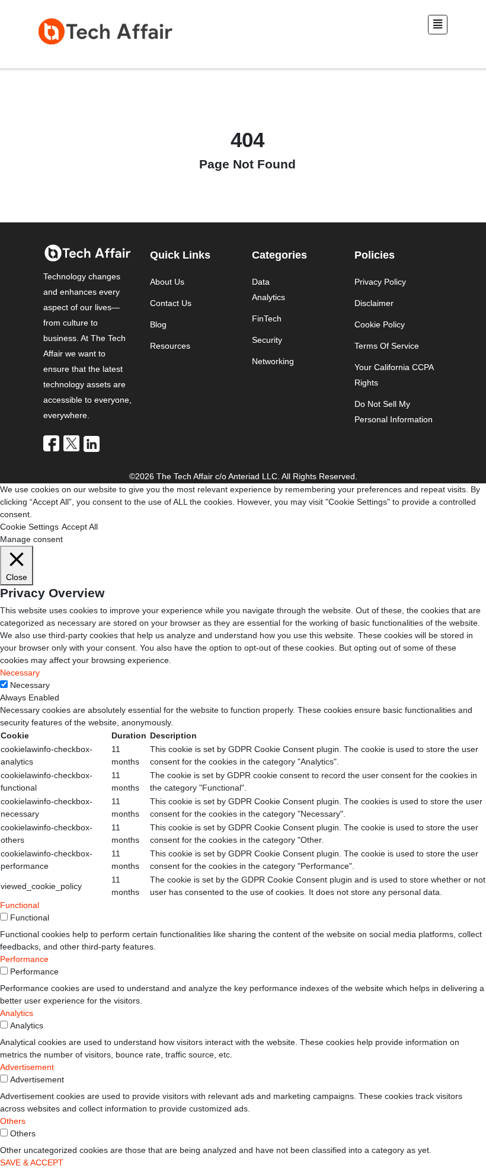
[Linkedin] (92, 443)
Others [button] (12, 1121)
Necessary (30, 685)
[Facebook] (52, 443)
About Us (167, 281)
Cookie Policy (379, 324)
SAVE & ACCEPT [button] (31, 1162)
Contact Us (170, 303)
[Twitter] (72, 443)
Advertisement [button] (27, 1067)
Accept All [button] (80, 526)
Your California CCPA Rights (393, 374)
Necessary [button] (20, 672)
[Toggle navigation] (437, 24)
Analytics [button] (16, 1013)
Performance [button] (24, 959)
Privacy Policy (380, 281)
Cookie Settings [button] (29, 526)
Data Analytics (268, 289)
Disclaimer (374, 303)
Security (267, 340)
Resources (170, 346)
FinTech (267, 318)
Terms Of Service (386, 346)
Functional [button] (19, 905)
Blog (158, 324)
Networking (273, 361)
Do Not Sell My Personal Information (393, 411)
